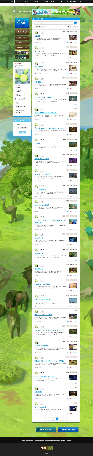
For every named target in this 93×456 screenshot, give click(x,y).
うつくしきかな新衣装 (42, 205)
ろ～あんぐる (39, 238)
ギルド (52, 1)
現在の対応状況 (73, 1)
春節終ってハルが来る (42, 159)
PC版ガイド (22, 38)
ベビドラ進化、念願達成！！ (43, 299)
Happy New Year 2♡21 (42, 284)
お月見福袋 (38, 392)
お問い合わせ (63, 440)
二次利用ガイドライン (56, 440)
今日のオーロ (39, 269)
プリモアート (39, 66)
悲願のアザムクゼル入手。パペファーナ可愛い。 (50, 361)
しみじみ (37, 36)
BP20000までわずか (41, 345)
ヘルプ (65, 1)
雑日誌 (64, 31)
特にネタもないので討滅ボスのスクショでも (49, 128)
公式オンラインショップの (43, 315)
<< (45, 419)
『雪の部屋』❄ (39, 82)
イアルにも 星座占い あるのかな (45, 376)
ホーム (15, 5)
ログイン (22, 43)
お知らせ (26, 1)
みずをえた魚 (39, 253)
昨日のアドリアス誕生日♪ (43, 174)
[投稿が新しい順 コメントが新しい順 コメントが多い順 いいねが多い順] (40, 27)
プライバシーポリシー (29, 440)
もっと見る (75, 42)
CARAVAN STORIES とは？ (22, 52)
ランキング (59, 1)
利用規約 (23, 440)
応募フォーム (69, 440)
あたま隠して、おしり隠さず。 (44, 97)
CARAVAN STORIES (46, 448)
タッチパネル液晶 (40, 407)
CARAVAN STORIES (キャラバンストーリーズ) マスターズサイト (22, 11)
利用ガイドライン (48, 440)
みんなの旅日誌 (44, 1)
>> (66, 419)
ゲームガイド (22, 57)
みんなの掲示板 (34, 1)
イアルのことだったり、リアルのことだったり (49, 330)
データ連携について (22, 48)
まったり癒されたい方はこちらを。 (46, 113)
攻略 (76, 139)
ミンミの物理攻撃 (40, 189)
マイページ (18, 1)
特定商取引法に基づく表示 (39, 440)
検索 (23, 132)
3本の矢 (37, 143)
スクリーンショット (73, 31)
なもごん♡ (21, 5)
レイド (67, 216)
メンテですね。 (39, 51)
